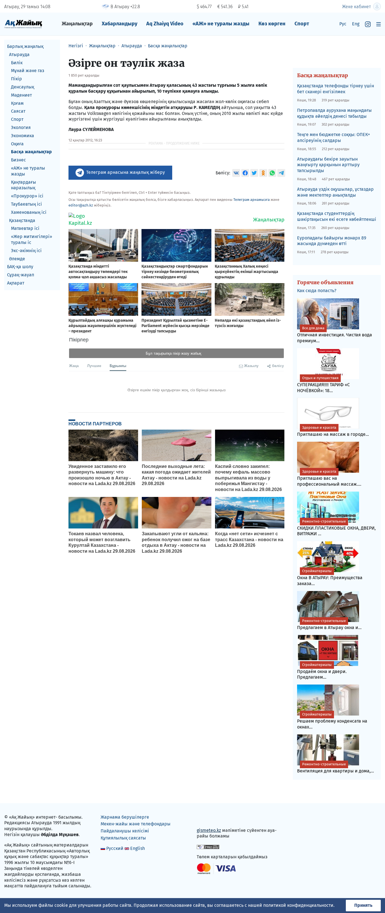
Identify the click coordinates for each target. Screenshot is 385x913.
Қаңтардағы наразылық (23, 185)
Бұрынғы (118, 365)
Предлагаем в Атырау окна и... (329, 624)
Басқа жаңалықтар (31, 151)
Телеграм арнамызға (251, 199)
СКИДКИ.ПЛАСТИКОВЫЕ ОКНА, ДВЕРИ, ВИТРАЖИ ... (336, 528)
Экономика (22, 135)
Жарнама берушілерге (125, 817)
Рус (342, 23)
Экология (21, 127)
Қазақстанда (22, 220)
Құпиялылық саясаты (123, 838)
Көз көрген (272, 24)
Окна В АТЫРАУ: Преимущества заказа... (329, 577)
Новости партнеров (95, 423)
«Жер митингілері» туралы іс (31, 239)
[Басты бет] (23, 23)
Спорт (302, 24)
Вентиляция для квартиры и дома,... (335, 768)
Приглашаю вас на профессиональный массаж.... (329, 478)
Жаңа (74, 365)
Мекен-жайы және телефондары (136, 824)
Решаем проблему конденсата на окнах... (332, 721)
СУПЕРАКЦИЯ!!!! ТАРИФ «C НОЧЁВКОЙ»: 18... (323, 384)
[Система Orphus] (208, 846)
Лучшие (94, 365)
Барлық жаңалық (25, 46)
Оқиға (17, 143)
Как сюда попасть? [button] (316, 290)
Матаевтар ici (25, 228)
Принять (363, 905)
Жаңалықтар (77, 24)
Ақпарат (15, 283)
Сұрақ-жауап (20, 274)
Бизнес (18, 160)
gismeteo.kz (209, 830)
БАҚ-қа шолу (20, 266)
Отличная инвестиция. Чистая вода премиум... (334, 334)
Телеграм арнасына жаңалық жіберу (125, 172)
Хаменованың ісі (29, 212)
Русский (114, 848)
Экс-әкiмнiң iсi (26, 250)
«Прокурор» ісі (27, 196)
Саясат (18, 111)
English (137, 848)
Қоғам (17, 103)
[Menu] (378, 24)
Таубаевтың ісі (26, 204)
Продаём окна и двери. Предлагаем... (322, 671)
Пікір (16, 78)
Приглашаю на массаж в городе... (333, 431)
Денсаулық (22, 87)
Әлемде (17, 258)
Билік (17, 62)
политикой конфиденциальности (298, 905)
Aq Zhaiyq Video (164, 24)
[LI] (209, 818)
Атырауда (19, 54)
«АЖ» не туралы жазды (221, 24)
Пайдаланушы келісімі (125, 831)
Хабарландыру (119, 24)
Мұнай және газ (27, 70)
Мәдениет (21, 95)
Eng (355, 23)
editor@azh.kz (80, 205)
